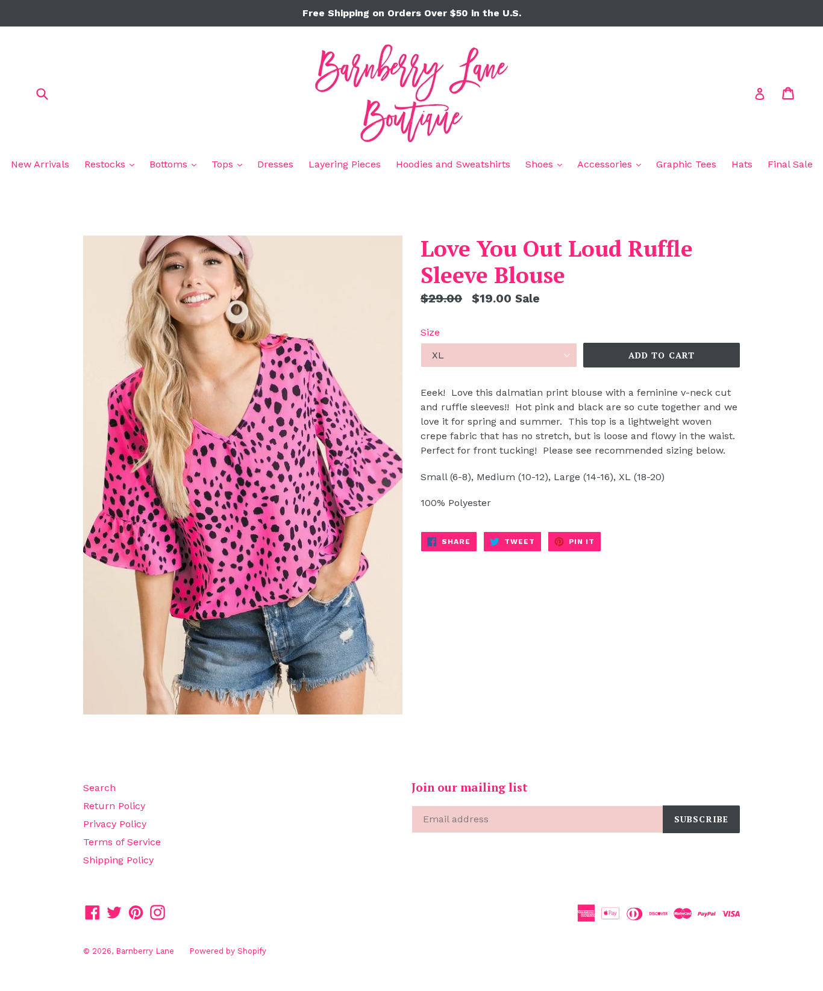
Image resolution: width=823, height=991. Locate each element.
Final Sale (790, 164)
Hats (742, 164)
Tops (229, 164)
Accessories (612, 164)
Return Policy (114, 805)
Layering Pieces (344, 164)
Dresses (275, 164)
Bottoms (175, 164)
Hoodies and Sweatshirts (453, 164)
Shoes (546, 164)
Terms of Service (122, 842)
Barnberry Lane (145, 950)
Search (99, 787)
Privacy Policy (114, 824)
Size (430, 332)
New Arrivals (40, 164)
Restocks (112, 164)
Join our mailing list (469, 788)
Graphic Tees (686, 164)
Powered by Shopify (227, 950)
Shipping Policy (118, 860)
